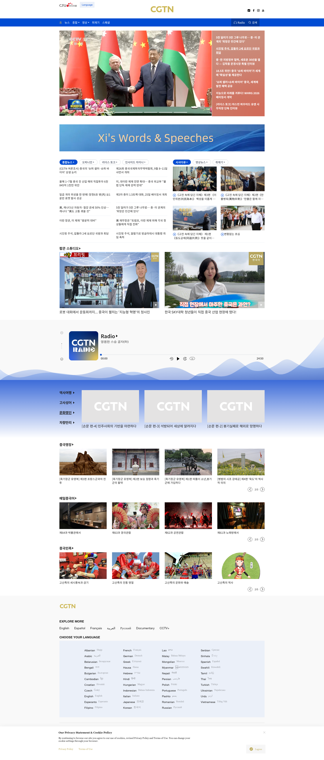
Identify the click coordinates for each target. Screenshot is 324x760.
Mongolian (173, 661)
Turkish (209, 684)
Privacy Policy (66, 749)
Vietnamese (214, 702)
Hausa (131, 667)
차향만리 (65, 422)
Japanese (133, 702)
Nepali (169, 673)
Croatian (94, 684)
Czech (92, 690)
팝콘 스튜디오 (69, 248)
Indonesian (139, 690)
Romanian (173, 702)
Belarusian (97, 661)
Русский (125, 628)
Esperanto (96, 702)
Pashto (169, 696)
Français (96, 628)
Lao (167, 650)
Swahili (210, 667)
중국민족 (65, 548)
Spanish (210, 661)
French (132, 650)
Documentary (145, 628)
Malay (173, 656)
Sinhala (209, 656)
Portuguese (174, 690)
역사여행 (65, 392)
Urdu (206, 696)
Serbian (210, 650)
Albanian (93, 650)
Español (79, 628)
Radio (241, 22)
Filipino (93, 707)
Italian (131, 696)
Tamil (207, 673)
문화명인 (65, 412)
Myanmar (175, 667)
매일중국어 (67, 498)
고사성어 (65, 402)
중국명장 (65, 444)
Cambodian (93, 679)
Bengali (91, 667)
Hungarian (134, 684)
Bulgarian (96, 673)
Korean (132, 707)
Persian (171, 679)
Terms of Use (86, 749)
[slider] (101, 355)
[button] (91, 112)
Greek (132, 661)
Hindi (129, 679)
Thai (206, 679)
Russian (172, 707)
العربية (111, 628)
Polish (169, 684)
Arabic (92, 656)
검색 (254, 22)
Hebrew (131, 673)
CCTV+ (164, 628)
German (132, 656)
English (64, 628)
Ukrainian (213, 690)
